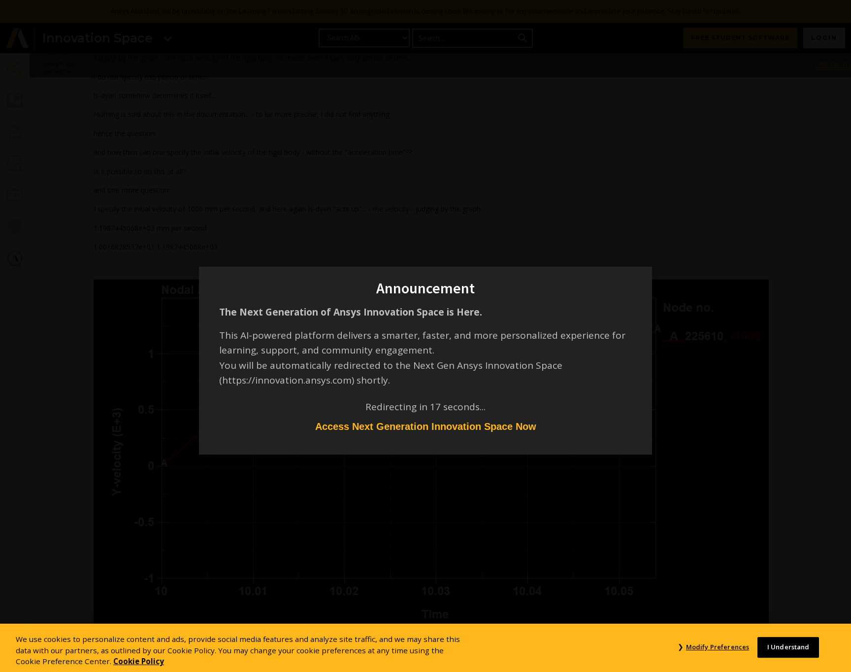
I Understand (788, 646)
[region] (425, 648)
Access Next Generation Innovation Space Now (425, 426)
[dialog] (425, 336)
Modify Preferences (717, 646)
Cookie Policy (138, 661)
